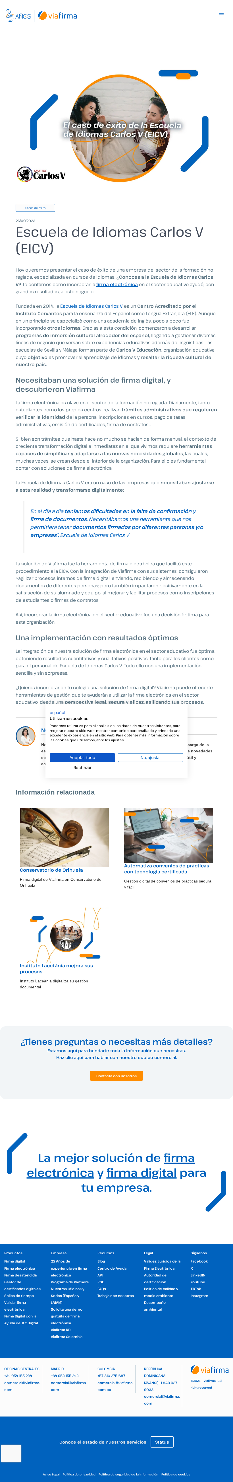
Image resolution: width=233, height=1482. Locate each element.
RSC (100, 1282)
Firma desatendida (20, 1275)
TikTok (196, 1288)
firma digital (142, 1172)
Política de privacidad (79, 1474)
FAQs (101, 1288)
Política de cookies (175, 1474)
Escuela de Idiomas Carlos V (91, 306)
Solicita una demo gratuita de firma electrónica (66, 1316)
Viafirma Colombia (66, 1336)
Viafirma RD (60, 1329)
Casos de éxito (35, 208)
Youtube (198, 1282)
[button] (57, 712)
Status (162, 1442)
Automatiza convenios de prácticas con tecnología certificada (166, 869)
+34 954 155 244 (18, 1375)
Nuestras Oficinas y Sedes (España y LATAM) (67, 1295)
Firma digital (14, 1261)
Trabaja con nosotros (115, 1295)
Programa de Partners (70, 1282)
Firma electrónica (19, 1268)
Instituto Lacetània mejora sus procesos (56, 968)
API (100, 1275)
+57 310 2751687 (111, 1375)
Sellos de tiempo (19, 1295)
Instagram (199, 1295)
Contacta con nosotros (116, 1075)
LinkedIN (198, 1275)
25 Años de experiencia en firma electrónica (69, 1268)
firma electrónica (117, 284)
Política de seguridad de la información (128, 1474)
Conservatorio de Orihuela (51, 870)
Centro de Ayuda (111, 1268)
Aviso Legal (51, 1474)
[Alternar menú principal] (221, 13)
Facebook (199, 1261)
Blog (101, 1261)
